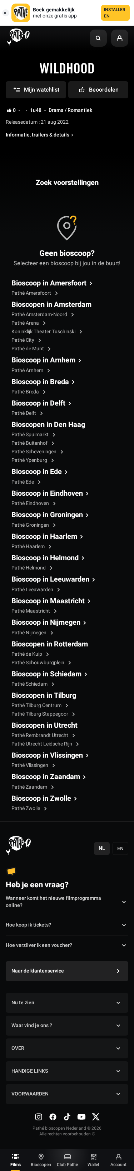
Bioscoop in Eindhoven (47, 493)
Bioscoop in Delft (38, 403)
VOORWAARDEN (30, 1094)
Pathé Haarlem (28, 546)
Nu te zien (22, 1002)
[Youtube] (81, 1117)
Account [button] (118, 1164)
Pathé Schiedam (30, 684)
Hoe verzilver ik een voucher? (39, 945)
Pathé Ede (23, 482)
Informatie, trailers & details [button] (37, 135)
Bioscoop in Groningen (47, 515)
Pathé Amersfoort (31, 293)
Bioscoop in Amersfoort (48, 283)
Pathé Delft (24, 413)
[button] (98, 38)
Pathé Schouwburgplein (38, 662)
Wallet (93, 1164)
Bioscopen (41, 1164)
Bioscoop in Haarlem (44, 536)
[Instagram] (38, 1117)
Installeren (114, 12)
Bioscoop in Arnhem (43, 360)
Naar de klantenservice (37, 971)
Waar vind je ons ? (31, 1025)
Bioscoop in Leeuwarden (50, 579)
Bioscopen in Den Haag (48, 425)
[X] (95, 1117)
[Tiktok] (67, 1117)
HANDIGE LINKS (29, 1071)
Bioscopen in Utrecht (44, 725)
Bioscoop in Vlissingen (47, 755)
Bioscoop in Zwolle (41, 798)
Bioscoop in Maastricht (48, 601)
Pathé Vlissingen (30, 765)
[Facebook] (53, 1117)
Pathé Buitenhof (30, 443)
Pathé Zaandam (29, 787)
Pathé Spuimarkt (30, 434)
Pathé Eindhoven (30, 503)
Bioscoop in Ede (36, 472)
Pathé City (23, 340)
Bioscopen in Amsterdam (51, 304)
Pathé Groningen (30, 525)
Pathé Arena (25, 323)
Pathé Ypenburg (29, 460)
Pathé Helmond (29, 568)
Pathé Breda (25, 392)
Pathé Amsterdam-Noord (39, 314)
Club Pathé (67, 1164)
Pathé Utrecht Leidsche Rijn (42, 744)
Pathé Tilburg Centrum (37, 705)
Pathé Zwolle (26, 808)
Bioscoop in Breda (40, 382)
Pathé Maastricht (31, 611)
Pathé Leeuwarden (32, 589)
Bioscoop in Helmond (45, 558)
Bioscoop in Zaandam (45, 777)
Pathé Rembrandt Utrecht (40, 735)
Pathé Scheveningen (34, 451)
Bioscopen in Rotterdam (49, 644)
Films (15, 1164)
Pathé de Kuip (27, 654)
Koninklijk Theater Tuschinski (43, 331)
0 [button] (14, 110)
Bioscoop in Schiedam (46, 674)
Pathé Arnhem (27, 370)
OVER (17, 1048)
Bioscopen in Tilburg (43, 695)
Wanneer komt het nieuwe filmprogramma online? (53, 902)
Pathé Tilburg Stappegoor (40, 714)
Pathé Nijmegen (29, 632)
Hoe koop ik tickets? (28, 925)
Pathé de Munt (28, 348)
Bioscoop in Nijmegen (45, 622)
